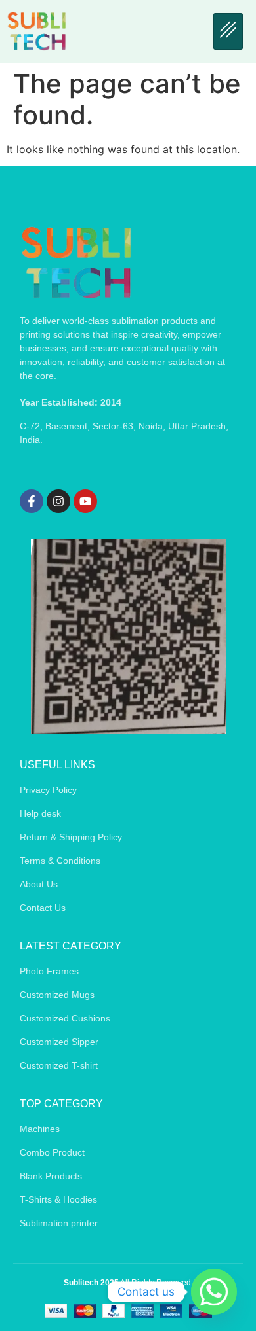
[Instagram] (58, 501)
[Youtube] (85, 501)
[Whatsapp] (214, 1292)
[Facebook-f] (31, 501)
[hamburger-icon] (228, 31)
